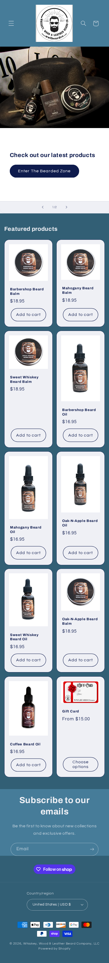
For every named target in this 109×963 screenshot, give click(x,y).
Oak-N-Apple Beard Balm (80, 621)
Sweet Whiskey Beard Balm (24, 379)
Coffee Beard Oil (25, 744)
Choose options (80, 764)
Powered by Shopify (54, 948)
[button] (11, 23)
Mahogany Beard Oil (25, 529)
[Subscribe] (92, 849)
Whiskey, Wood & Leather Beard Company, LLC (61, 943)
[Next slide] (66, 207)
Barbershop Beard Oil (79, 412)
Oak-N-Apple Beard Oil (80, 523)
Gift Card (70, 711)
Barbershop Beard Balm (27, 291)
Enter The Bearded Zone (44, 171)
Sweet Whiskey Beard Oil (24, 637)
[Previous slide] (42, 207)
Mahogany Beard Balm (77, 290)
